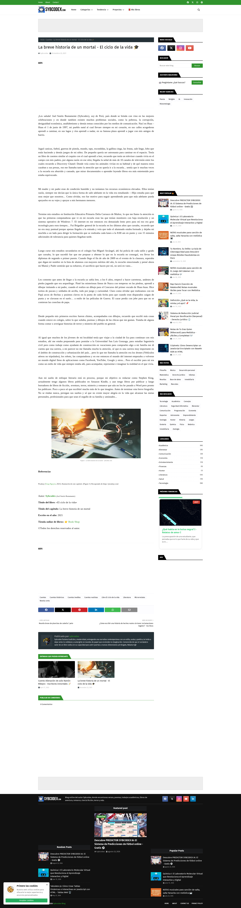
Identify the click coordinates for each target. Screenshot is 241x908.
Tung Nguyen (50, 484)
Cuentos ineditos (74, 597)
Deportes (163, 415)
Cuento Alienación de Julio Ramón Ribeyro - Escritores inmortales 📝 (54, 682)
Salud (181, 479)
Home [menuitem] (73, 10)
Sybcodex (50, 496)
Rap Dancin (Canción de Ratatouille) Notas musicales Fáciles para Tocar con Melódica (185, 287)
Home (40, 2)
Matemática (164, 375)
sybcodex (44, 53)
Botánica (191, 424)
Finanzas (181, 466)
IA (179, 99)
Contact (56, 2)
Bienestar (195, 406)
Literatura (127, 597)
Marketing (163, 384)
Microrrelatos (140, 597)
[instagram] (197, 2)
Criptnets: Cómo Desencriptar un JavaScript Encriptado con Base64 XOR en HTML (186, 348)
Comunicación (165, 411)
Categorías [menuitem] (85, 10)
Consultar (197, 82)
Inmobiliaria (189, 380)
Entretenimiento (181, 462)
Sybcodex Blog (59, 903)
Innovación (188, 99)
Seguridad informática (179, 406)
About (47, 2)
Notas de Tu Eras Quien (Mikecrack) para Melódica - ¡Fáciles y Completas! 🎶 (183, 332)
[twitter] (192, 2)
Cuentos (49, 40)
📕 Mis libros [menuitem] (134, 10)
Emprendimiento (189, 415)
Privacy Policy (197, 903)
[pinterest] (201, 2)
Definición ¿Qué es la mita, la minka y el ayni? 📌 (184, 302)
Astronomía (175, 415)
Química (173, 424)
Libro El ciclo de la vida (110, 597)
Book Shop (74, 521)
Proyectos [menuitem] (117, 10)
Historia (182, 420)
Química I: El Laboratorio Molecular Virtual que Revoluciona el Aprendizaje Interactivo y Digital (186, 219)
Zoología (176, 429)
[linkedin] (193, 799)
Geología (163, 420)
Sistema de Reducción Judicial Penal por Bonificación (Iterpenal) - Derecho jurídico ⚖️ (186, 316)
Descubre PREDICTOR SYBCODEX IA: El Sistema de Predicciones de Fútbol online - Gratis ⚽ (185, 203)
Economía (192, 411)
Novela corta (45, 601)
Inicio (42, 40)
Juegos (191, 420)
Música (172, 370)
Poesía (162, 99)
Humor (172, 420)
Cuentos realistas (91, 597)
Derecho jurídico (178, 375)
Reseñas (163, 380)
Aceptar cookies (26, 900)
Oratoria (163, 424)
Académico (176, 401)
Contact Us (184, 903)
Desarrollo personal (187, 370)
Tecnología (164, 401)
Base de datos (175, 380)
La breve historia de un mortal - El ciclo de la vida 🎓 (94, 682)
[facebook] (188, 2)
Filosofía (163, 370)
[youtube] (190, 48)
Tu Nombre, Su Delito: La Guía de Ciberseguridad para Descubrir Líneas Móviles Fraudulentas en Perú (185, 253)
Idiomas (192, 375)
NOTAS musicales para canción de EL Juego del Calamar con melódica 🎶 (186, 271)
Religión (172, 99)
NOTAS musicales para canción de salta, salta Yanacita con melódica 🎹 (186, 235)
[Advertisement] (120, 25)
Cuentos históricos (57, 597)
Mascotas (174, 384)
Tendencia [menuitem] (101, 10)
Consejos (187, 401)
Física (182, 424)
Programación (179, 411)
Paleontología (165, 104)
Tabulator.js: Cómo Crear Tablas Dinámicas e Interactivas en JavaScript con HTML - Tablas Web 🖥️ (70, 889)
